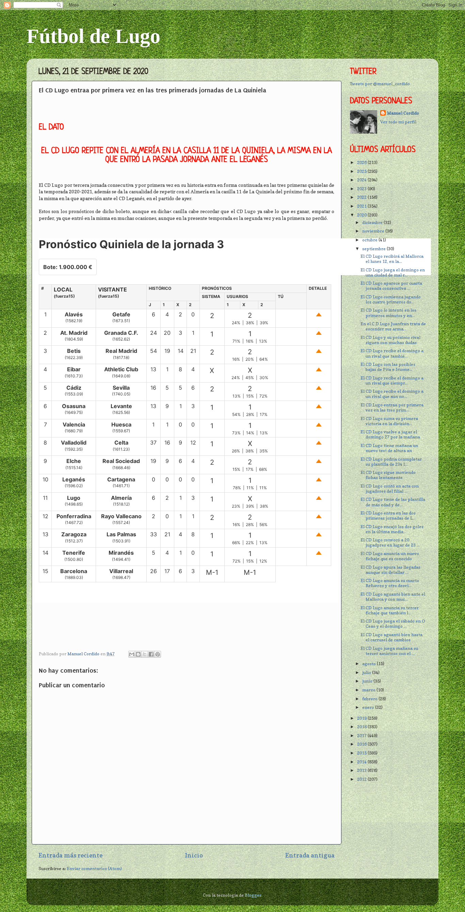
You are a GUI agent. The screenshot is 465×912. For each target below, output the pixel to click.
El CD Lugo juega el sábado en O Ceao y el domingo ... (392, 623)
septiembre (374, 248)
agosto (369, 663)
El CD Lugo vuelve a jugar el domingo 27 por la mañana (390, 434)
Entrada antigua (310, 855)
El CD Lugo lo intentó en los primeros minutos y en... (388, 313)
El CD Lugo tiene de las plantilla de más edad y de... (392, 502)
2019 (362, 718)
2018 (362, 726)
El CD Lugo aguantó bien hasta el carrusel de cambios (391, 637)
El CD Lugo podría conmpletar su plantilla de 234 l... (391, 462)
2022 (362, 197)
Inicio (194, 855)
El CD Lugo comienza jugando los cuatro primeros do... (390, 299)
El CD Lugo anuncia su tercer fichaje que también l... (389, 610)
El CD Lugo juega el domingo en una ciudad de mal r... (392, 272)
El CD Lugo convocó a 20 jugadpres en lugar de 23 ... (390, 542)
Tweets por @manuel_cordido (380, 83)
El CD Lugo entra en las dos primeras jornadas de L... (388, 515)
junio (367, 681)
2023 (362, 188)
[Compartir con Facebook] (151, 654)
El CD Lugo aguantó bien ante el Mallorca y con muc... (392, 597)
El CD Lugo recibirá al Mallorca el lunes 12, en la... (391, 259)
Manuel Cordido (403, 113)
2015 (362, 753)
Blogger (253, 895)
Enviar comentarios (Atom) (94, 868)
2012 (362, 779)
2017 (362, 735)
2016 (362, 744)
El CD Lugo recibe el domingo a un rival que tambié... (391, 353)
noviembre (373, 231)
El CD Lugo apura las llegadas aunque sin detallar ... (390, 570)
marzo (369, 689)
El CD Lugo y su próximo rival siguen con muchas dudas (390, 340)
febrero (370, 698)
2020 (362, 215)
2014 (362, 761)
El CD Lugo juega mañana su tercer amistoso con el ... (389, 651)
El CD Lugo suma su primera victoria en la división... (389, 421)
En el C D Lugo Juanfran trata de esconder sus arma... (393, 326)
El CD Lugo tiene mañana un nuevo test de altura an (389, 448)
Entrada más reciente (70, 855)
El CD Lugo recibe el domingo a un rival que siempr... (391, 380)
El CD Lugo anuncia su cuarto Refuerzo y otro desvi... (389, 583)
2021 (362, 206)
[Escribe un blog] (138, 654)
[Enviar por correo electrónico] (131, 654)
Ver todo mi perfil (398, 121)
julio (367, 672)
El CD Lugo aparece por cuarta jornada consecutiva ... (391, 286)
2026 (362, 162)
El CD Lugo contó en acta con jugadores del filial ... (389, 488)
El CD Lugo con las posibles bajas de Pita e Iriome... (387, 367)
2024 (362, 179)
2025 (362, 171)
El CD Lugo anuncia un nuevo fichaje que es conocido (389, 556)
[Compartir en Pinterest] (157, 654)
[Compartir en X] (144, 654)
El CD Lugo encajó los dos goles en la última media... (391, 529)
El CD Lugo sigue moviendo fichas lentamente (388, 475)
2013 (362, 770)
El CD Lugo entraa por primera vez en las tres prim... (391, 407)
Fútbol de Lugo (93, 36)
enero (368, 707)
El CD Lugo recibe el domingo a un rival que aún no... (391, 394)
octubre (370, 239)
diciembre (373, 222)
